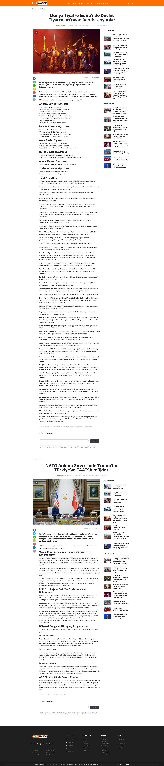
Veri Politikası (35, 754)
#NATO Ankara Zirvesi (45, 695)
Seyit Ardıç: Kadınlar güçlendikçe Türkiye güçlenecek (119, 79)
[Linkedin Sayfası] (44, 744)
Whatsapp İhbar (50, 752)
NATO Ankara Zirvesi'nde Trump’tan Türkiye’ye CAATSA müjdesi (120, 136)
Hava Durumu (104, 739)
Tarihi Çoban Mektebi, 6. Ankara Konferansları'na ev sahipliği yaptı (121, 47)
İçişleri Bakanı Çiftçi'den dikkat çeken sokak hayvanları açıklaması (120, 165)
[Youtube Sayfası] (41, 744)
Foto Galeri (71, 736)
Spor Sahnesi (99, 3)
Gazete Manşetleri (106, 754)
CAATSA (64, 589)
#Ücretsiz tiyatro (87, 426)
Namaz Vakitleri (105, 743)
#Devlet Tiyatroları (44, 426)
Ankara (69, 3)
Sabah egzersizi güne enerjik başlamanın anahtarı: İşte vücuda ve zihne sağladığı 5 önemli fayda (120, 95)
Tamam (127, 764)
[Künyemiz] (67, 748)
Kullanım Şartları (50, 750)
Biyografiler (121, 743)
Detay (120, 764)
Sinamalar (103, 748)
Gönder (95, 441)
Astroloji (120, 748)
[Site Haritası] (50, 744)
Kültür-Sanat (90, 3)
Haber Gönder (49, 754)
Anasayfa (34, 9)
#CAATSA (55, 695)
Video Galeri (71, 739)
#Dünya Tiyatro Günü (56, 426)
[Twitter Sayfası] (35, 744)
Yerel (106, 3)
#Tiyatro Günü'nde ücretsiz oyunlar (72, 426)
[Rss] (47, 744)
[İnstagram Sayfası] (38, 744)
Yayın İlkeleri (35, 752)
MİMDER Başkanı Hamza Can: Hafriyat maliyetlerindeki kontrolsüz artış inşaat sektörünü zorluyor (121, 38)
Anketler (120, 741)
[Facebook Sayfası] (32, 744)
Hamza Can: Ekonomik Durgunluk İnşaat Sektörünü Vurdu (119, 86)
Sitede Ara (121, 739)
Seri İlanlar (104, 750)
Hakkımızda (35, 750)
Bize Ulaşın (71, 751)
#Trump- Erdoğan (64, 695)
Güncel (75, 3)
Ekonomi (81, 3)
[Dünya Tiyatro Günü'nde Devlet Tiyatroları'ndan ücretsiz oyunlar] (66, 51)
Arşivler (70, 745)
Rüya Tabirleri (122, 746)
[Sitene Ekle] (53, 744)
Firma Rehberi (104, 752)
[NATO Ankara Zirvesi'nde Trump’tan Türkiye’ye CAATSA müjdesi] (66, 502)
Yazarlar (70, 742)
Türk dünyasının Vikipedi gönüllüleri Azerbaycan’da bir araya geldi (120, 54)
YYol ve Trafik (104, 741)
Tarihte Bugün (105, 746)
